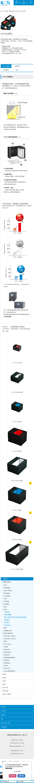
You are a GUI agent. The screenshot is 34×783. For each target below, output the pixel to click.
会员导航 (17, 2)
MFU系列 (6, 622)
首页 (2, 11)
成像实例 (17, 66)
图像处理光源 (12, 11)
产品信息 (6, 11)
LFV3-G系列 (23, 11)
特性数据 (6, 70)
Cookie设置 (17, 771)
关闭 (31, 777)
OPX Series (7, 625)
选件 (17, 70)
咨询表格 (21, 781)
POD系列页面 (7, 316)
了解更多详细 (8, 768)
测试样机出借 (5, 781)
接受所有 (21, 776)
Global (30, 2)
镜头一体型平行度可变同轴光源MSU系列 (15, 617)
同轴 (18, 11)
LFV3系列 (7, 612)
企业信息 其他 (23, 3)
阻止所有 (12, 776)
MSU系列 (6, 619)
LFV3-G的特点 (6, 66)
